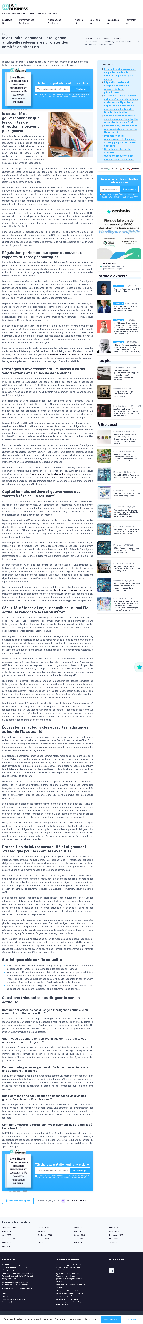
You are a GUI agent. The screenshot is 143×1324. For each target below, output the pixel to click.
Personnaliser (132, 1319)
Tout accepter (111, 1319)
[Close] (122, 641)
